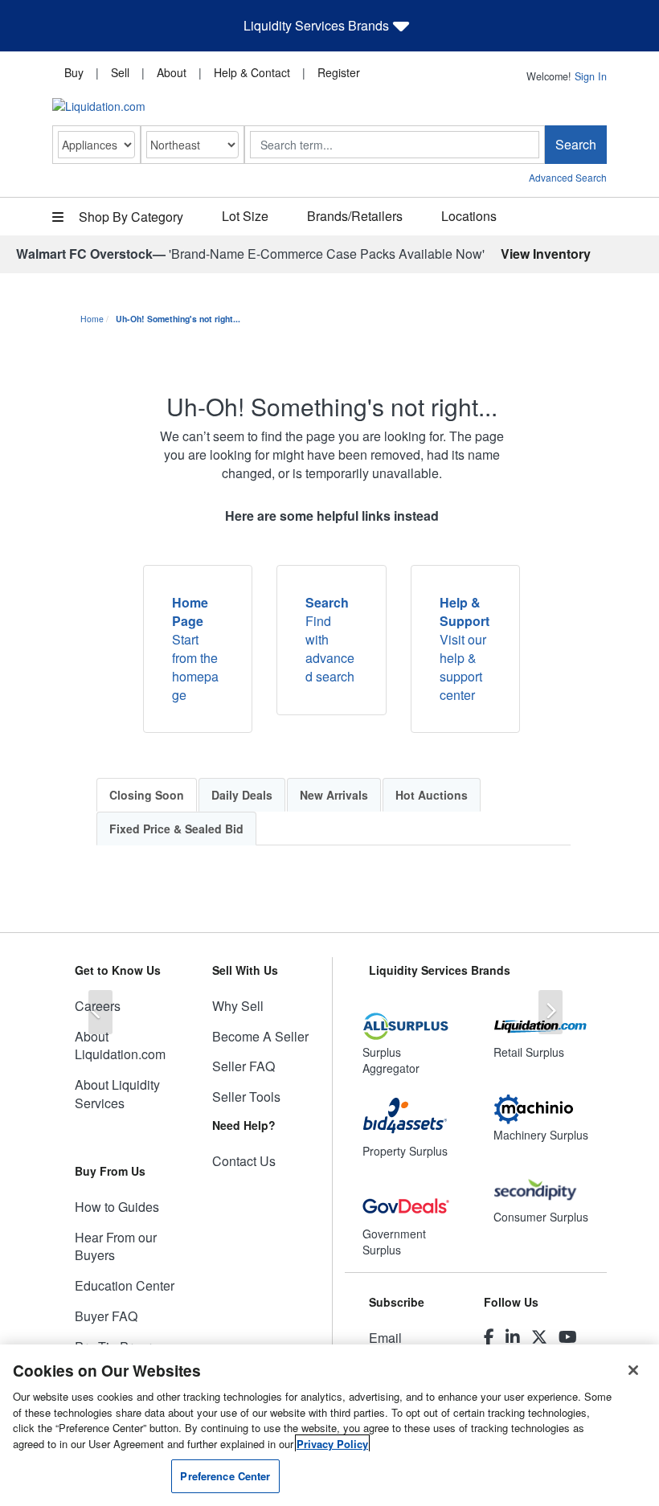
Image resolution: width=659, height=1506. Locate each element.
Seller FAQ (243, 1066)
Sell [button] (120, 72)
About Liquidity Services (117, 1093)
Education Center (124, 1285)
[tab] (146, 795)
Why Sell (238, 1005)
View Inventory (546, 253)
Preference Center (225, 1475)
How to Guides (117, 1206)
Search (575, 144)
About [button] (171, 72)
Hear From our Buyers (116, 1246)
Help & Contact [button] (252, 72)
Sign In (591, 76)
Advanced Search (568, 177)
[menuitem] (74, 71)
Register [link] (338, 72)
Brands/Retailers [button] (355, 216)
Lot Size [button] (245, 216)
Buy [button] (74, 72)
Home (92, 319)
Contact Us (244, 1161)
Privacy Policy (332, 1443)
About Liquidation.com (120, 1045)
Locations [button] (469, 216)
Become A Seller (260, 1036)
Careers (98, 1005)
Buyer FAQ (106, 1316)
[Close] (633, 1370)
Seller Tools (246, 1096)
